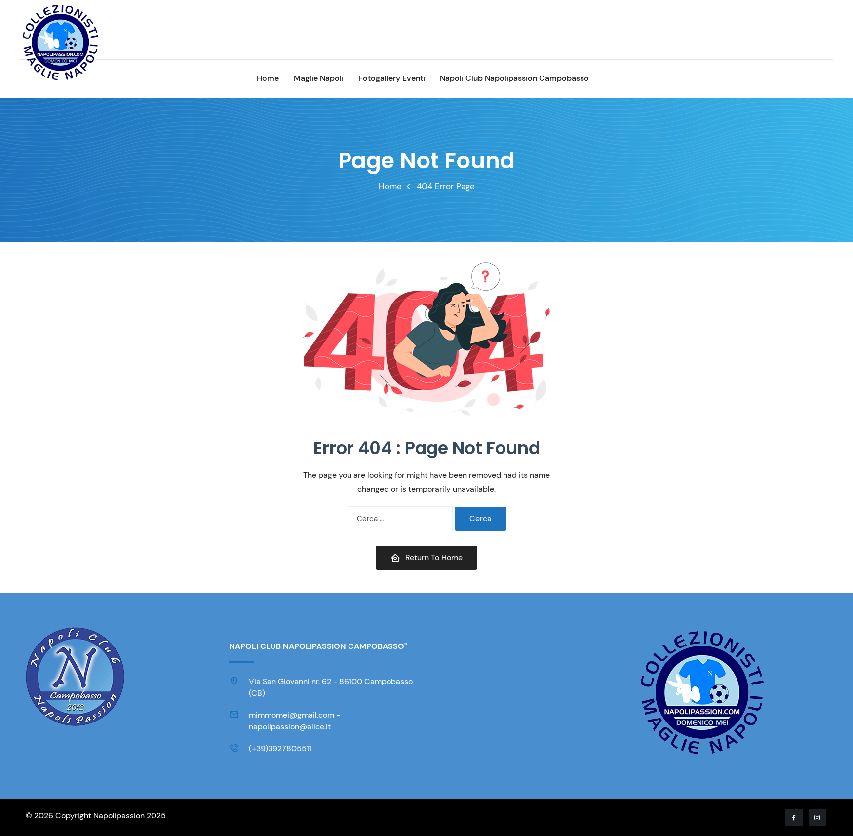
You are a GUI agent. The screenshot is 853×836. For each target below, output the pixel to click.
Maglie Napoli (319, 78)
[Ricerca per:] (400, 518)
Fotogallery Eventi (391, 78)
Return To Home (434, 557)
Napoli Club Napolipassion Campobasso (514, 78)
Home (268, 78)
